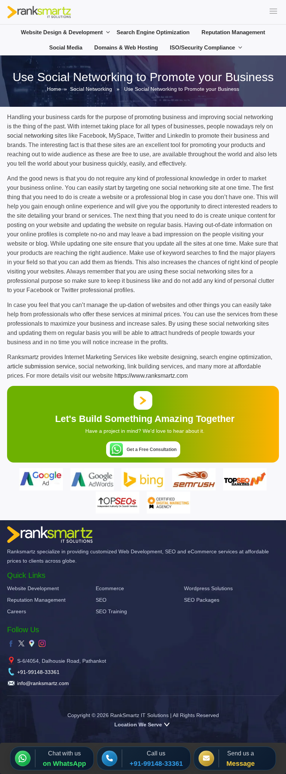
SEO (101, 600)
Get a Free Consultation (152, 449)
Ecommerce (110, 588)
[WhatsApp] (25, 758)
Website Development (33, 588)
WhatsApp (69, 763)
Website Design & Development (62, 32)
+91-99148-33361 (38, 672)
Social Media (65, 47)
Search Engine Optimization (153, 32)
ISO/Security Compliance (202, 47)
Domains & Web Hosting (126, 47)
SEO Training (111, 611)
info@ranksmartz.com (43, 683)
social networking (30, 135)
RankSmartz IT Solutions (139, 715)
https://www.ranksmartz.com (151, 375)
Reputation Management (233, 32)
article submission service (41, 366)
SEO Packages (201, 600)
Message (240, 763)
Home (54, 89)
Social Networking (91, 89)
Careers (16, 611)
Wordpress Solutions (208, 588)
